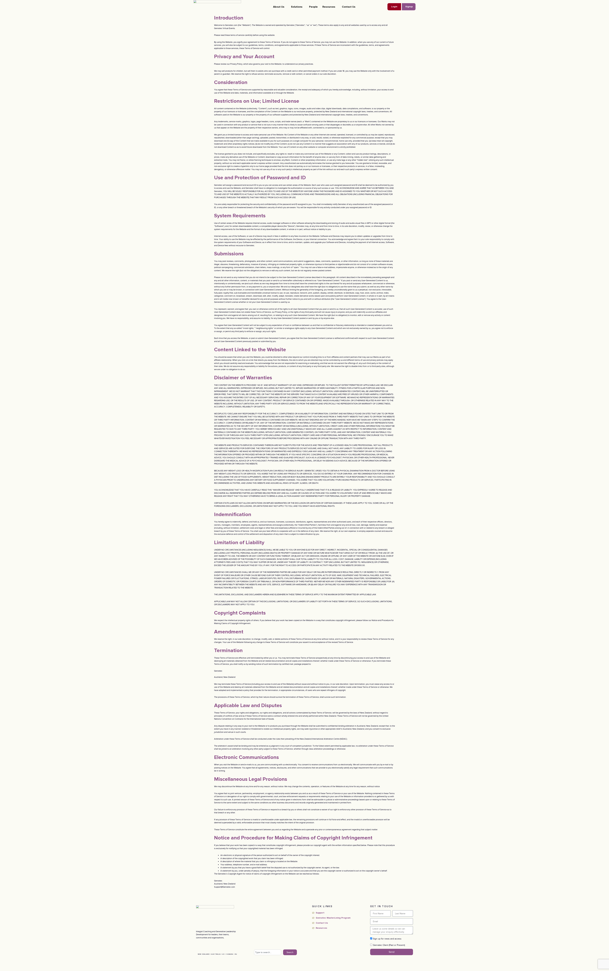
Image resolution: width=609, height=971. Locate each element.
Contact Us (348, 7)
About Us (278, 7)
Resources (328, 7)
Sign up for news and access (387, 938)
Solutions (296, 7)
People (313, 7)
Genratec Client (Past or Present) (389, 945)
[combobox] (267, 952)
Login (394, 7)
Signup (409, 7)
